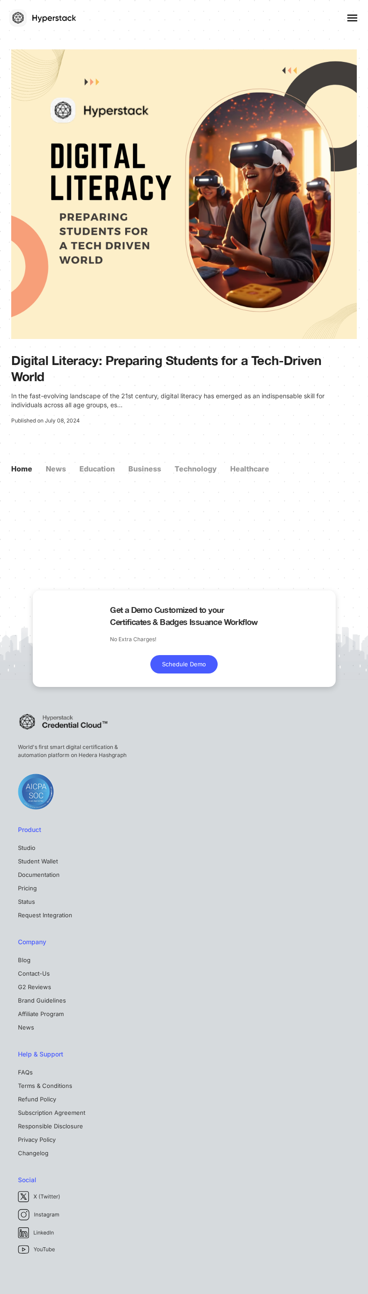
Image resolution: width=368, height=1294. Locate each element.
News (56, 468)
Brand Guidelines (42, 1000)
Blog (24, 960)
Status (26, 901)
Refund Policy (37, 1099)
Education (97, 468)
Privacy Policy (37, 1139)
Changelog (33, 1153)
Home (21, 468)
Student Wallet (38, 861)
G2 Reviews (34, 986)
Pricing (27, 888)
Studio (26, 847)
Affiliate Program (41, 1013)
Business (144, 468)
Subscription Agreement (51, 1112)
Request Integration (45, 915)
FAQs (25, 1072)
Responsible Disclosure (50, 1126)
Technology (196, 468)
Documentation (39, 874)
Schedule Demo (184, 664)
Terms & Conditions (45, 1085)
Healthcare (249, 468)
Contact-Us (34, 973)
